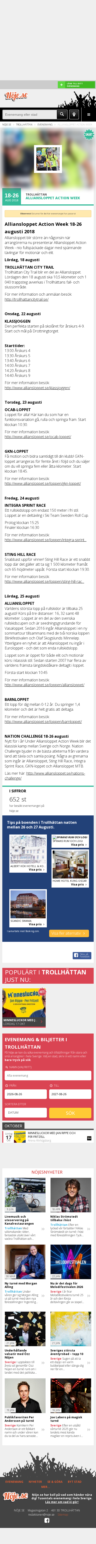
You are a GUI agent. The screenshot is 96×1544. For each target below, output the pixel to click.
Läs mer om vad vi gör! (62, 1502)
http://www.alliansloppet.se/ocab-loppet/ (38, 436)
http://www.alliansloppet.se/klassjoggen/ (37, 387)
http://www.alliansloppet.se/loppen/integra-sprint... (45, 539)
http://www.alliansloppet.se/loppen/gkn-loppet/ (43, 483)
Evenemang (45, 124)
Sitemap (63, 1515)
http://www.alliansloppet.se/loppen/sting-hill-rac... (44, 581)
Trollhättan (24, 124)
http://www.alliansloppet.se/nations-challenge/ (45, 776)
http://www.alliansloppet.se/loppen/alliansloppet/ (44, 684)
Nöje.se (6, 124)
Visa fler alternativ (66, 933)
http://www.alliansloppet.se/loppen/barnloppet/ (43, 721)
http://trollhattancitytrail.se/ (26, 299)
